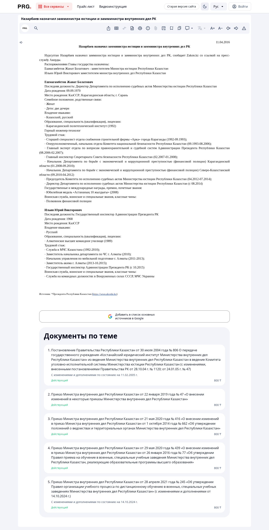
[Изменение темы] (205, 6)
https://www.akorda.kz (105, 294)
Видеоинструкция (113, 6)
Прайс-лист (86, 6)
